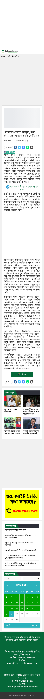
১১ (22, 603)
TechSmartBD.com (29, 695)
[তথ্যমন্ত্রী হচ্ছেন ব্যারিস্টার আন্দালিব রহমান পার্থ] (31, 423)
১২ (27, 603)
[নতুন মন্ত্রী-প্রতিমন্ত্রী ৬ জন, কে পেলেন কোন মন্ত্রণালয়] (12, 423)
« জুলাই (8, 625)
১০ (17, 603)
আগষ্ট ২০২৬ (22, 585)
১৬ (12, 608)
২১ (37, 608)
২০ (32, 608)
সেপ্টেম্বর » (35, 625)
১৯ (27, 608)
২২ (6, 614)
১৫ (6, 608)
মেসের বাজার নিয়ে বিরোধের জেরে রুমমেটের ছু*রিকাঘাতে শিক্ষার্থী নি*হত (20, 557)
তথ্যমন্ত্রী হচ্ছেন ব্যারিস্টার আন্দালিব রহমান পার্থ (20, 550)
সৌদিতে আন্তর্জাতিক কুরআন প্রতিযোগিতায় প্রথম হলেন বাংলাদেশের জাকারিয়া (20, 564)
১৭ (17, 608)
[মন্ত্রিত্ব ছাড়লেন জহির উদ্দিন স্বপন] (12, 401)
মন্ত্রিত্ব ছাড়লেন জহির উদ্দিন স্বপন (15, 530)
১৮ (22, 608)
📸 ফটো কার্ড (22, 374)
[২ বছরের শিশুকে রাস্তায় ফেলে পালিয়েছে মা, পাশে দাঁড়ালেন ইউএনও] (31, 401)
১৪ (37, 603)
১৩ (32, 603)
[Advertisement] (22, 24)
